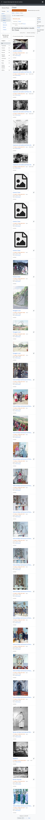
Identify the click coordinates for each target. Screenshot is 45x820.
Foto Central (18, 736)
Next (29, 818)
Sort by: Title (22, 32)
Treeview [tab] (3, 11)
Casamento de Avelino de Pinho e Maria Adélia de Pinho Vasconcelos (22, 72)
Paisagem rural (16, 310)
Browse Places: (5, 8)
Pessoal (6, 53)
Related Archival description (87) (19, 10)
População (6, 46)
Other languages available (18, 15)
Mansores (5, 25)
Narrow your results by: (5, 36)
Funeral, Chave (16, 192)
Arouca (4, 18)
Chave (4, 20)
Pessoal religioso (6, 55)
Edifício (6, 70)
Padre (6, 61)
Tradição (6, 50)
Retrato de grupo (17, 779)
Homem (6, 48)
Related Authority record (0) (33, 10)
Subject (3, 40)
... (3, 31)
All (2, 43)
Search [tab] (3, 13)
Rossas (4, 27)
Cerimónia (6, 59)
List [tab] (8, 11)
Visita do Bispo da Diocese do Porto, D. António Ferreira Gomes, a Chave (22, 379)
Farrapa (4, 22)
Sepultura (15, 758)
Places (19, 21)
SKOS (40, 19)
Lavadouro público (17, 51)
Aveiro (4, 15)
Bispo (6, 63)
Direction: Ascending (31, 32)
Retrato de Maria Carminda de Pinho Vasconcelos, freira (22, 732)
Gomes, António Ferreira (6, 67)
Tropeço (4, 29)
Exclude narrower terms (29, 36)
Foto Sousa (18, 55)
